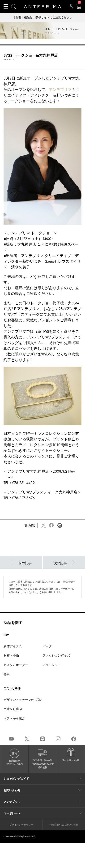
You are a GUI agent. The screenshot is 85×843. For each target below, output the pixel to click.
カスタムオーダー (16, 665)
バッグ (47, 646)
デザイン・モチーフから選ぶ (23, 700)
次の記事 (60, 563)
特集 (7, 674)
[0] (78, 8)
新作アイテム (13, 646)
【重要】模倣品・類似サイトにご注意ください (42, 17)
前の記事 (25, 563)
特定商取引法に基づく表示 (64, 824)
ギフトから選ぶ (14, 718)
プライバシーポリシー (21, 824)
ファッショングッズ (56, 655)
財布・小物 (11, 655)
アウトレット (51, 665)
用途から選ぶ (13, 709)
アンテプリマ (60, 89)
